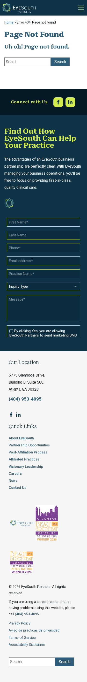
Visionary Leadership (26, 467)
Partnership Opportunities (29, 445)
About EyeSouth (21, 438)
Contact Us (17, 488)
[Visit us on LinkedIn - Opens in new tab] (70, 102)
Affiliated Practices (24, 459)
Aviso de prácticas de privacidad (34, 630)
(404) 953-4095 (25, 399)
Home (9, 22)
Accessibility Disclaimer (27, 645)
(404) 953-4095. (27, 614)
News (13, 481)
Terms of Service (22, 638)
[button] (80, 8)
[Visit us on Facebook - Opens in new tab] (58, 102)
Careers (15, 474)
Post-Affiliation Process (28, 452)
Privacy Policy (19, 623)
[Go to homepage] (19, 7)
